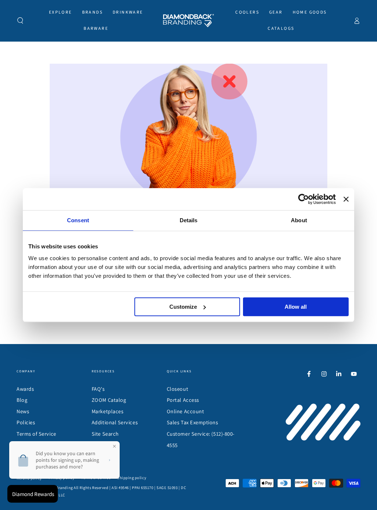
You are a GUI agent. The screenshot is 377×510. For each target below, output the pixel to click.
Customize (183, 307)
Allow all (296, 307)
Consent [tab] (78, 220)
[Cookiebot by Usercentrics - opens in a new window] (303, 199)
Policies (26, 422)
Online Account (185, 411)
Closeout (177, 388)
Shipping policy (131, 477)
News (23, 411)
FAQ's (98, 388)
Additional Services (115, 422)
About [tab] (299, 220)
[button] (20, 20)
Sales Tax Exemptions (192, 422)
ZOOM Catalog (109, 399)
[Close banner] (346, 199)
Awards (25, 388)
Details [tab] (189, 220)
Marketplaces (107, 411)
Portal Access (183, 399)
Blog (22, 399)
